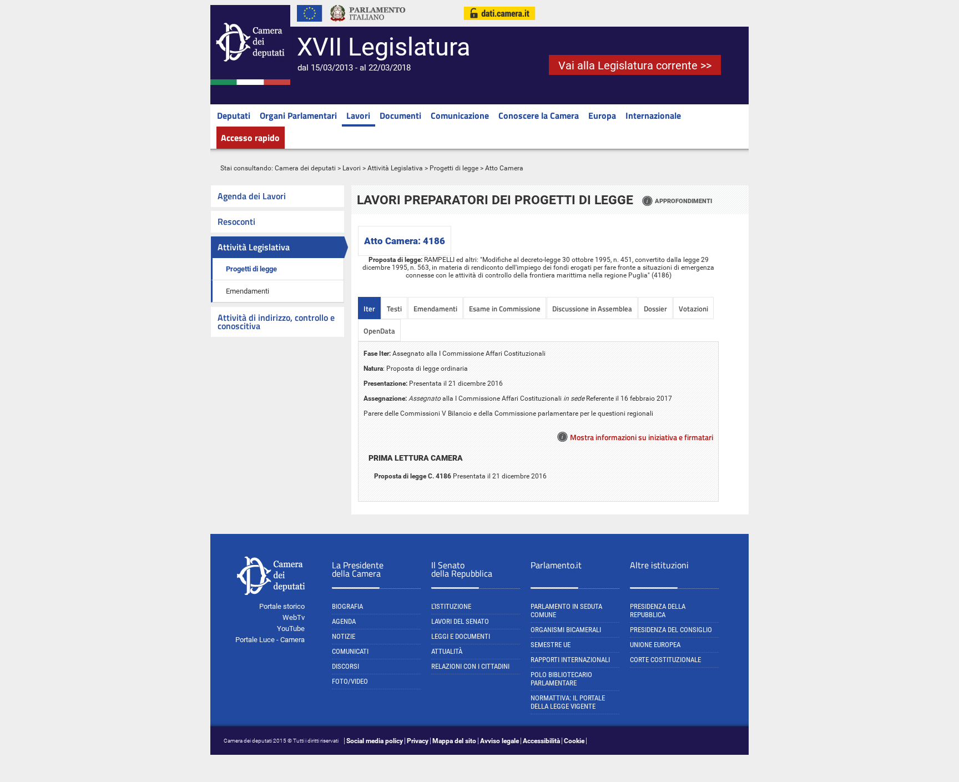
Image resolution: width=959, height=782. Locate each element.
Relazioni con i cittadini (470, 666)
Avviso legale (499, 741)
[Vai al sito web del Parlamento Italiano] (368, 24)
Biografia (347, 606)
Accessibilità (541, 741)
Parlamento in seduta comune (566, 610)
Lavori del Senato (460, 621)
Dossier (655, 308)
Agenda (344, 621)
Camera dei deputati (305, 168)
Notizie (343, 636)
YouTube (291, 628)
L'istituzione (451, 606)
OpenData (379, 330)
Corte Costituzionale (665, 659)
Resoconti (236, 221)
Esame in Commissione (505, 308)
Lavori (358, 115)
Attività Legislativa (395, 168)
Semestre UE (551, 644)
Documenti (400, 115)
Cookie (574, 741)
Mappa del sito (454, 741)
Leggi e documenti (460, 636)
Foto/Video (350, 681)
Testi (394, 308)
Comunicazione (460, 115)
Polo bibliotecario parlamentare (561, 678)
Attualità (446, 651)
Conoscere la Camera (538, 115)
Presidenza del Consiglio (671, 629)
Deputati (233, 115)
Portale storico (282, 606)
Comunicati (350, 651)
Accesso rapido (250, 137)
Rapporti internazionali (570, 659)
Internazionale (653, 115)
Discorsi (345, 666)
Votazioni (693, 308)
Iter (369, 308)
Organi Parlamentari (298, 115)
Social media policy (374, 741)
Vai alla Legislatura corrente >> (634, 65)
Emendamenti (247, 291)
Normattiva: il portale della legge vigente (568, 702)
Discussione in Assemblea (592, 308)
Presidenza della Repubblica (657, 610)
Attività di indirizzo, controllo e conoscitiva (276, 321)
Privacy (417, 741)
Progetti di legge (454, 168)
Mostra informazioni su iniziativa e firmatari (641, 437)
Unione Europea (655, 644)
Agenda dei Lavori (252, 196)
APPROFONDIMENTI (683, 201)
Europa (602, 115)
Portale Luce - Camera (270, 639)
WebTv (293, 617)
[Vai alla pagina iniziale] (250, 83)
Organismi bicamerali (566, 629)
